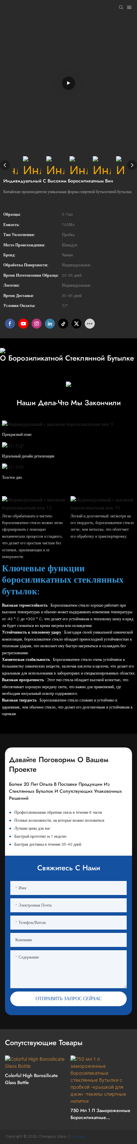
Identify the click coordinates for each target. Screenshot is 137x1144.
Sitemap (79, 1136)
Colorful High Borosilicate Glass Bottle (31, 1079)
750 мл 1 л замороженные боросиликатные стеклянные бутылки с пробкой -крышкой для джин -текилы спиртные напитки (100, 1114)
